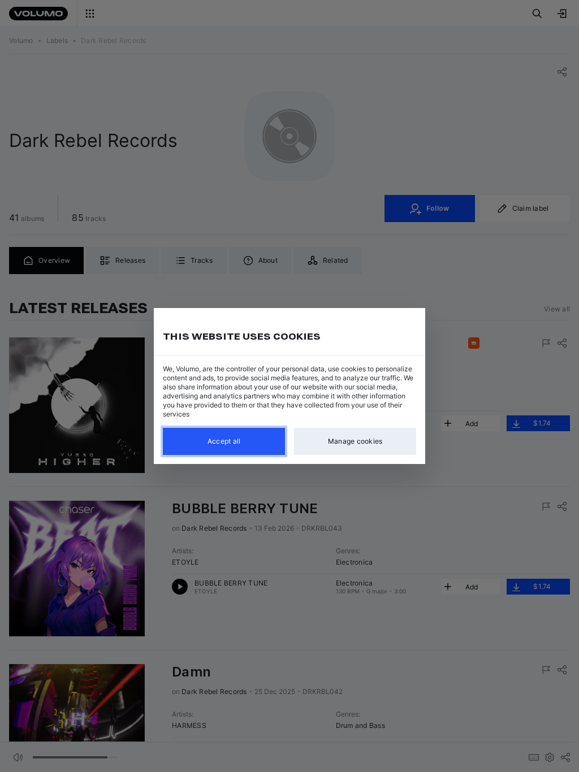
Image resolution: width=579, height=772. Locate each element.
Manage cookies (355, 441)
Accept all (224, 441)
